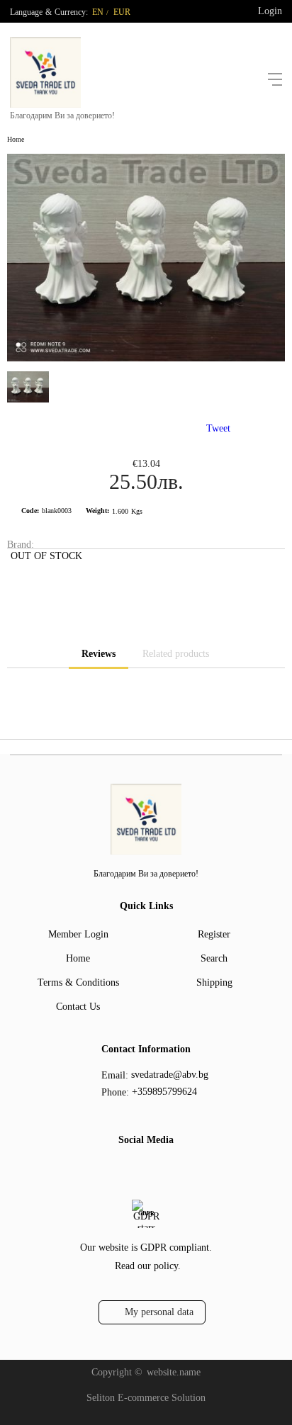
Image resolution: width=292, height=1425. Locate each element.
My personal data (159, 1312)
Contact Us (78, 1006)
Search (214, 958)
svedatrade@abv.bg (169, 1074)
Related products (175, 653)
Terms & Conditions (78, 982)
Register (214, 934)
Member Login (78, 934)
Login (270, 11)
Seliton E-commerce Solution (146, 1397)
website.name (174, 1372)
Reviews (99, 653)
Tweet (218, 428)
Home (15, 139)
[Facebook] (132, 1169)
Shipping (214, 982)
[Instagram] (155, 1169)
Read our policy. (148, 1266)
